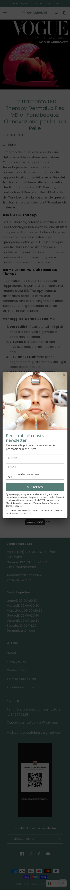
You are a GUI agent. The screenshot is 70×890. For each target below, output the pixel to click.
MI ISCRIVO (35, 487)
